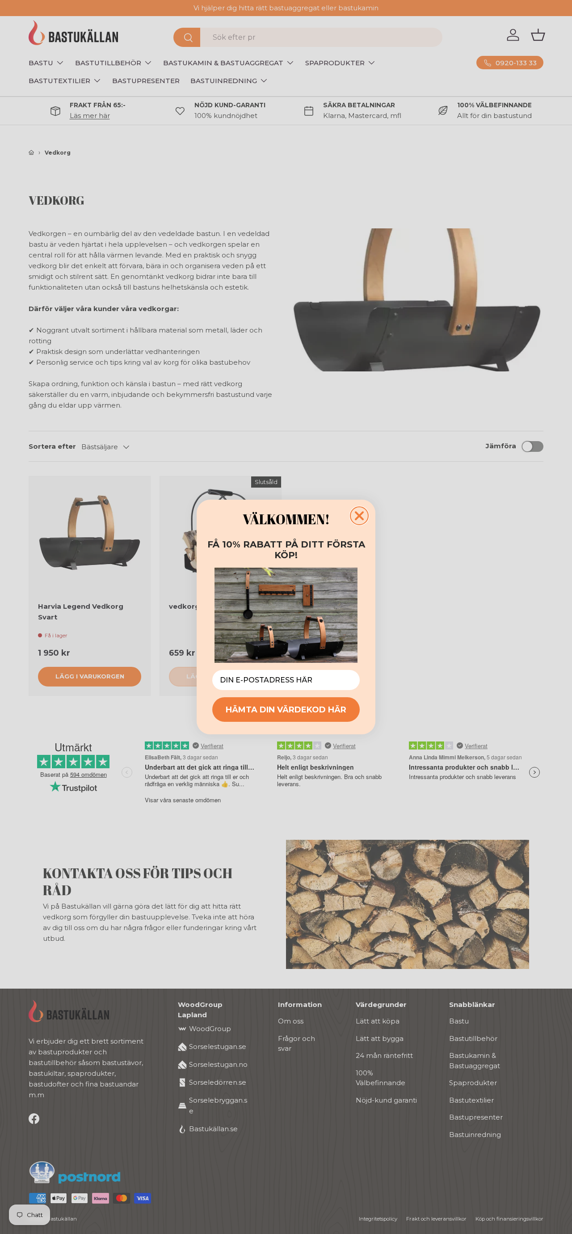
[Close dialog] (359, 516)
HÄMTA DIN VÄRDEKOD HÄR (286, 710)
